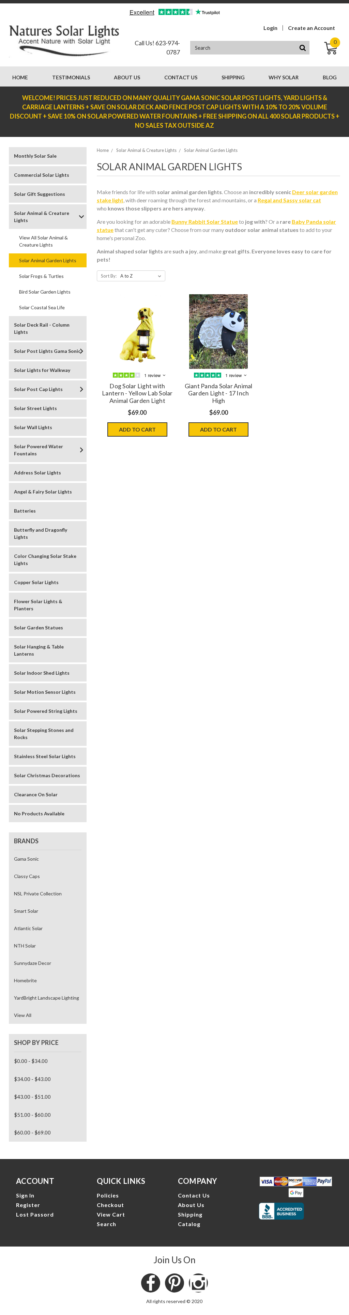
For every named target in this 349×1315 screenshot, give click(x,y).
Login (270, 28)
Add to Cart (137, 429)
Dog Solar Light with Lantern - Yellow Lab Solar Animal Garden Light (137, 393)
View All (22, 1015)
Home (20, 77)
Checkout (110, 1205)
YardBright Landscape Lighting (46, 998)
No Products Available (39, 813)
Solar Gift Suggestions (39, 194)
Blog (330, 77)
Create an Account (311, 28)
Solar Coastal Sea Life (42, 307)
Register (28, 1205)
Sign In (25, 1195)
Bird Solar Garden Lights (45, 292)
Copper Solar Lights (36, 582)
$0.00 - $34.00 (31, 1061)
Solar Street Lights (35, 408)
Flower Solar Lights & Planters (38, 604)
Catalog (189, 1224)
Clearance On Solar (36, 794)
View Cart (111, 1214)
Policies (108, 1195)
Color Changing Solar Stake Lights (45, 559)
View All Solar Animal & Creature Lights (43, 241)
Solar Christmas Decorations (47, 775)
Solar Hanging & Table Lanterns (39, 650)
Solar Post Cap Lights (38, 389)
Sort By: (109, 276)
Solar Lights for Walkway (42, 370)
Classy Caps (27, 876)
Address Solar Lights (37, 472)
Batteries (25, 511)
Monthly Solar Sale (35, 156)
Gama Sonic (26, 859)
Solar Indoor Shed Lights (42, 673)
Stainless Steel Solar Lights (45, 756)
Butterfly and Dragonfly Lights (40, 533)
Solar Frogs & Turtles (41, 276)
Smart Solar (26, 911)
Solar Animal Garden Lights (47, 260)
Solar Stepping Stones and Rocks (44, 733)
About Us (127, 77)
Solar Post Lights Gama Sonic (47, 351)
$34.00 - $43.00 (32, 1079)
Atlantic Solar (28, 928)
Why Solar (284, 77)
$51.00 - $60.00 (32, 1115)
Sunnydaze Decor (32, 963)
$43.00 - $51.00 (32, 1097)
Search (106, 1224)
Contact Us (180, 77)
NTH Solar (25, 946)
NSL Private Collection (38, 893)
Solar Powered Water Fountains (38, 449)
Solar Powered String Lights (45, 711)
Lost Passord (35, 1214)
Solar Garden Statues (38, 627)
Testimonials (71, 77)
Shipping (233, 77)
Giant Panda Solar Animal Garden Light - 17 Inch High (219, 393)
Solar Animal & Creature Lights (41, 216)
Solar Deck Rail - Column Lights (42, 328)
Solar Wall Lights (33, 427)
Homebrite (25, 980)
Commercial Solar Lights (41, 175)
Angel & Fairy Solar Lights (43, 492)
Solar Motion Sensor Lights (45, 692)
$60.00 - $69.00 (32, 1132)
